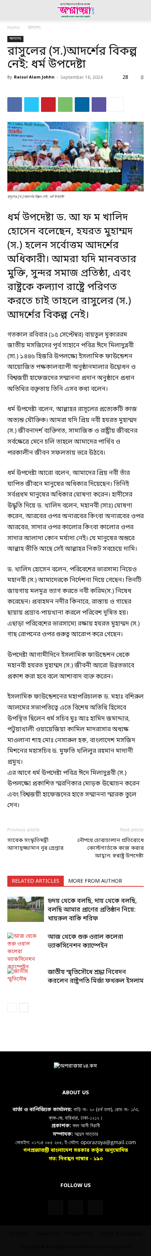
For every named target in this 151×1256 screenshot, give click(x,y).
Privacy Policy (79, 1234)
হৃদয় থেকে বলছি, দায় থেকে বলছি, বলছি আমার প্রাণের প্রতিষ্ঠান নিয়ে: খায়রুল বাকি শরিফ (92, 910)
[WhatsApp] (65, 104)
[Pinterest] (48, 104)
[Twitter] (31, 104)
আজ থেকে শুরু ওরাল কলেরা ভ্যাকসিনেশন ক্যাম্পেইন (85, 941)
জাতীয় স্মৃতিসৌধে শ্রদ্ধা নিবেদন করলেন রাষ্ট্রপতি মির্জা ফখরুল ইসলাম (96, 976)
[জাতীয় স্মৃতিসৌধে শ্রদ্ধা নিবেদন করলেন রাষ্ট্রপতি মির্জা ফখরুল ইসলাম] (25, 980)
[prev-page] (11, 1007)
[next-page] (23, 1007)
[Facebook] (14, 104)
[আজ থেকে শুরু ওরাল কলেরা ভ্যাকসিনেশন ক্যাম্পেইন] (25, 952)
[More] (116, 104)
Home (13, 28)
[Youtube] (95, 1207)
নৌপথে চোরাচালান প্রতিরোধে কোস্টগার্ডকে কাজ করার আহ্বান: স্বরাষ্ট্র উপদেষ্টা (110, 848)
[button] (12, 10)
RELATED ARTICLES (35, 881)
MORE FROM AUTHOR (95, 881)
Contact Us (47, 1234)
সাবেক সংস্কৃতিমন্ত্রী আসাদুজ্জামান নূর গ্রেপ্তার (35, 844)
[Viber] (99, 104)
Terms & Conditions (121, 1234)
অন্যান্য (34, 28)
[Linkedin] (82, 104)
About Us (19, 1234)
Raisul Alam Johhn (34, 77)
